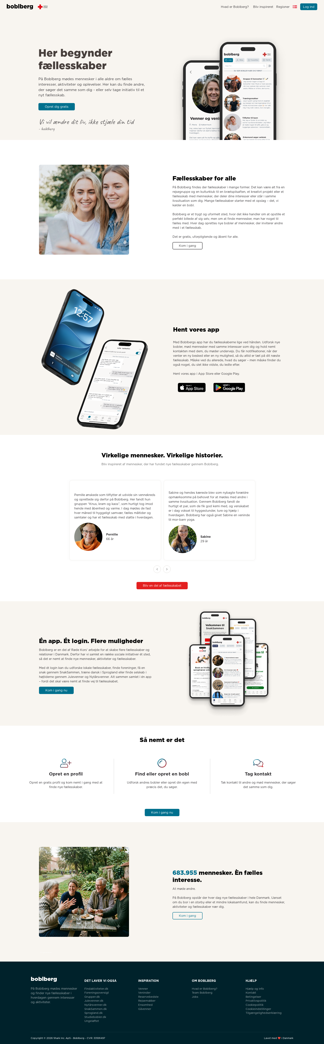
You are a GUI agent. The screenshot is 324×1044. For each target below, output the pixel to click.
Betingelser (253, 996)
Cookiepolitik (254, 1004)
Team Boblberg (202, 992)
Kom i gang (187, 246)
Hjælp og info (255, 988)
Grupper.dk (92, 996)
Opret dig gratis (56, 106)
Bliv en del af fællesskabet (162, 585)
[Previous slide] (157, 569)
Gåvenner (144, 1008)
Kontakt (251, 992)
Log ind (308, 7)
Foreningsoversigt (96, 992)
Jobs (195, 996)
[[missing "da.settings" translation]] (294, 6)
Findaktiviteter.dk (96, 988)
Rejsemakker (146, 1000)
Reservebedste (148, 996)
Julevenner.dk (93, 1000)
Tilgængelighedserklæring (264, 1012)
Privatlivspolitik (256, 1000)
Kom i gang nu (56, 690)
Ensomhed (145, 1004)
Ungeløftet (91, 1020)
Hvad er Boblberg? (235, 7)
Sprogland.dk (93, 1012)
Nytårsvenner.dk (95, 1004)
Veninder (144, 992)
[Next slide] (167, 569)
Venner (143, 988)
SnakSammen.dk (95, 1008)
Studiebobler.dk (95, 1017)
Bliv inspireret (263, 7)
